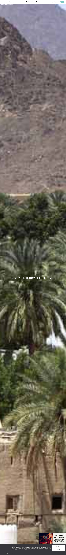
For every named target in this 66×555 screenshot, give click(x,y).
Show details (14, 553)
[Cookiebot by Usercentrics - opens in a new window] (6, 553)
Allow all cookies (58, 546)
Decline (58, 549)
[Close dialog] (65, 534)
